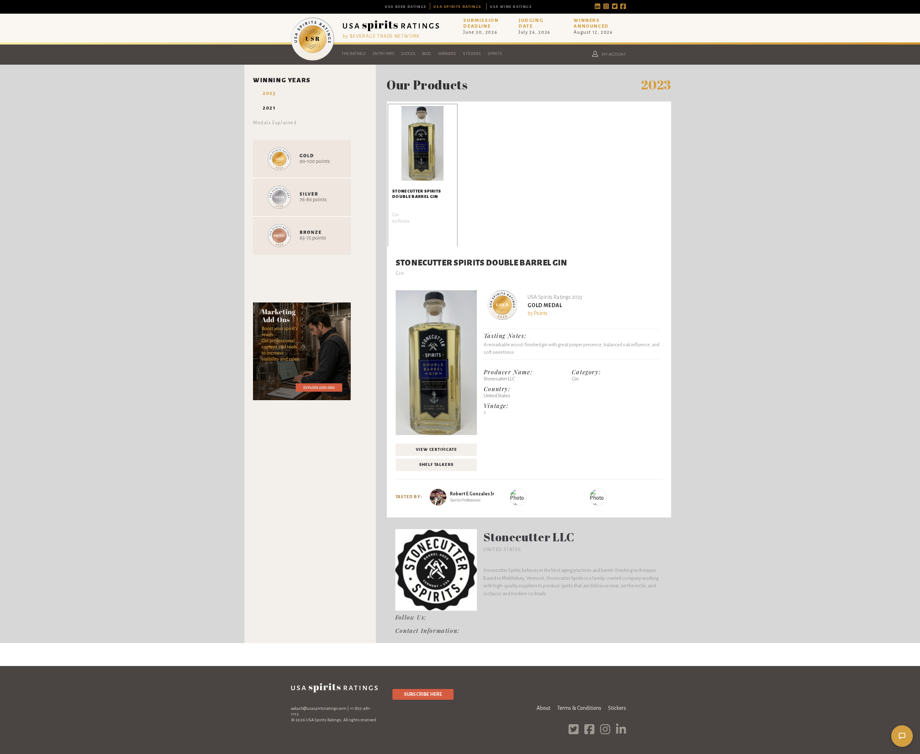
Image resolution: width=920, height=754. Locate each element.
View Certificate (436, 449)
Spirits (495, 53)
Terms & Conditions (579, 708)
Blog (426, 53)
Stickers (472, 53)
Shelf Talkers (436, 464)
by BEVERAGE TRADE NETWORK (381, 36)
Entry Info (383, 53)
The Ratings (353, 53)
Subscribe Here (423, 694)
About (543, 708)
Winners (447, 53)
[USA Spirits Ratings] (312, 59)
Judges (408, 53)
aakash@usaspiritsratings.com (318, 708)
